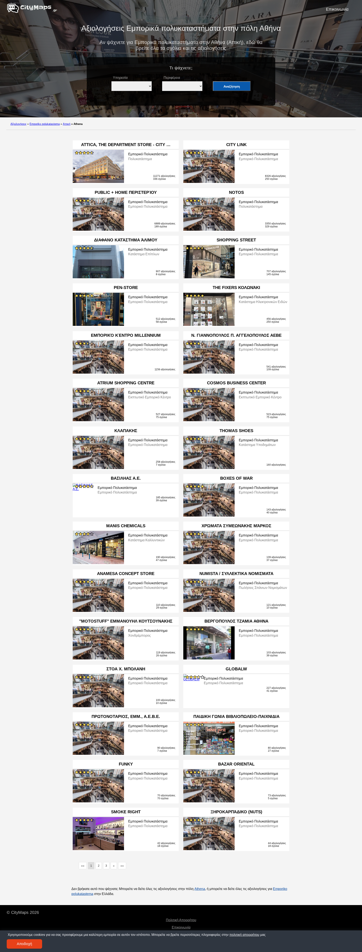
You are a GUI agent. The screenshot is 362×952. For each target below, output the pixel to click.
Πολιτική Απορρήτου (181, 920)
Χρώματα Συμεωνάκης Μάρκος (236, 525)
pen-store (126, 287)
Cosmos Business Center (236, 383)
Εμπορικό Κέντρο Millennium (126, 335)
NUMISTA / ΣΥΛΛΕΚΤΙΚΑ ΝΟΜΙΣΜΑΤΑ (236, 573)
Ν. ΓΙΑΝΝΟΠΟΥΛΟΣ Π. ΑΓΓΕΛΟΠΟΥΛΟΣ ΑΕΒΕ (236, 335)
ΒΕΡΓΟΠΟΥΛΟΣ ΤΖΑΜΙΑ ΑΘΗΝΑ (236, 621)
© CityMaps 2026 (23, 912)
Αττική (66, 124)
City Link (236, 144)
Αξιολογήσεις (18, 124)
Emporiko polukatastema (45, 124)
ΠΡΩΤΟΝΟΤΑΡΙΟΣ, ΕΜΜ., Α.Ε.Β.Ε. (126, 716)
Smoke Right (126, 812)
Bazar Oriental (236, 764)
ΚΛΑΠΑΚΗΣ (125, 430)
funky (126, 764)
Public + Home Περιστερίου (126, 192)
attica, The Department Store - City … (126, 144)
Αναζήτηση (232, 86)
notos (236, 192)
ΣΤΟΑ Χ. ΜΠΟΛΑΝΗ (125, 669)
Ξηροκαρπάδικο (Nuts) (236, 812)
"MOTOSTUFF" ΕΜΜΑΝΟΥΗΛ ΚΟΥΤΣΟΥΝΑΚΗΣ (125, 621)
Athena (199, 889)
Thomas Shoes (236, 430)
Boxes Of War (236, 478)
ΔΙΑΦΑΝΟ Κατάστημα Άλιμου (125, 240)
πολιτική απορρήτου (244, 934)
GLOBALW (236, 669)
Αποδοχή (24, 944)
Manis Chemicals (125, 525)
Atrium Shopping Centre (125, 383)
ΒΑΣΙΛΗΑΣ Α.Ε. (126, 478)
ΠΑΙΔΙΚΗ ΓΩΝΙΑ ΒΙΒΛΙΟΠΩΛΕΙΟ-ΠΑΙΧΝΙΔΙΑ (236, 716)
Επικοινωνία (337, 9)
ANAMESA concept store (125, 573)
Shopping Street (236, 240)
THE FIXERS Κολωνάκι (236, 287)
